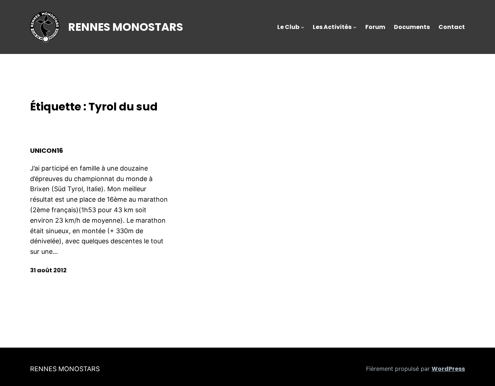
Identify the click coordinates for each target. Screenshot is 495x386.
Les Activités (332, 27)
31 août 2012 (48, 270)
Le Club (288, 27)
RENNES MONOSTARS (125, 27)
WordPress (448, 369)
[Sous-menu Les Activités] (355, 27)
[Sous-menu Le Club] (302, 27)
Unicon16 (46, 151)
